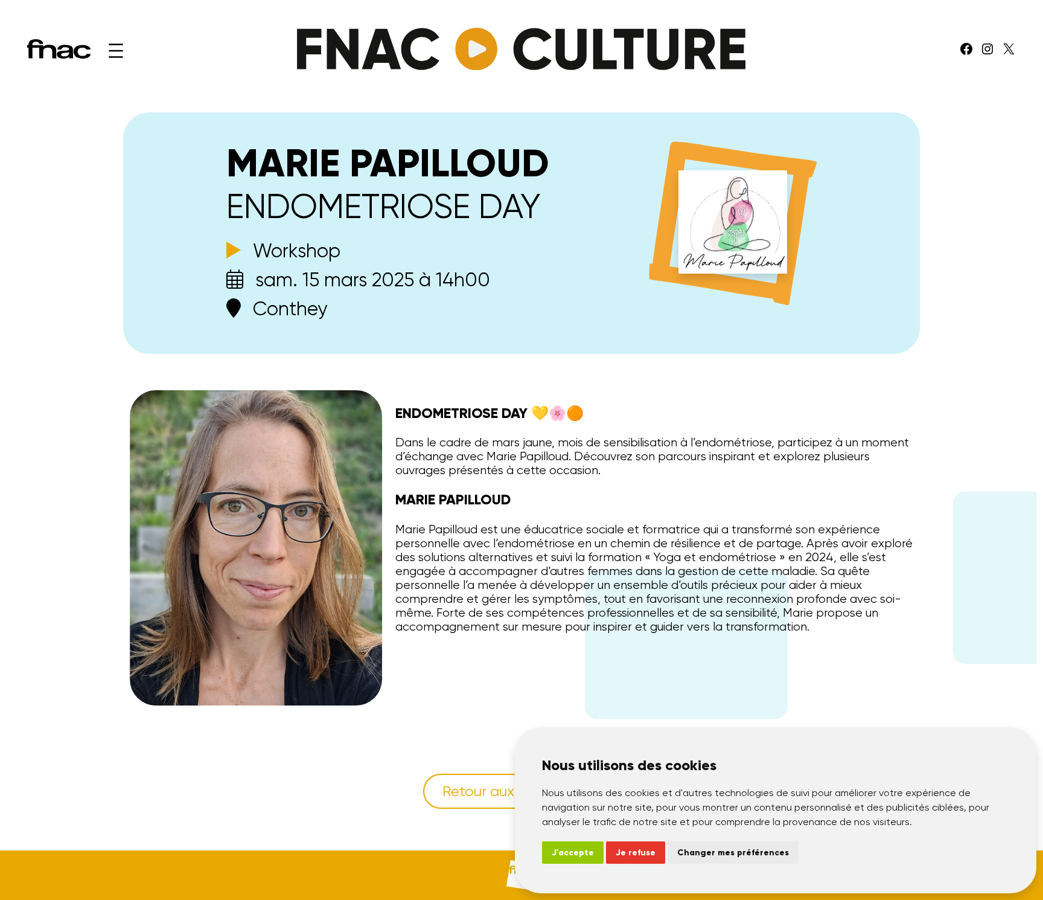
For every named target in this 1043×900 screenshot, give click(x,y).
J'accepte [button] (573, 852)
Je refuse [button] (635, 852)
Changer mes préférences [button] (733, 852)
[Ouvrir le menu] (116, 51)
